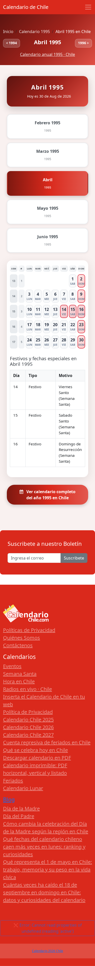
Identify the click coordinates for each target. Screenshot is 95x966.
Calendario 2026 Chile (47, 951)
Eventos (12, 666)
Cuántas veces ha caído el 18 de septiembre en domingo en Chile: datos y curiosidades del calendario (44, 892)
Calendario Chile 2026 (28, 727)
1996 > (83, 43)
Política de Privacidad (28, 711)
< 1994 (11, 43)
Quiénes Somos (21, 637)
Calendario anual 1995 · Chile (47, 54)
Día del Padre (18, 816)
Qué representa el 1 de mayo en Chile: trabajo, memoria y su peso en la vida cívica (47, 869)
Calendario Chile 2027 (28, 734)
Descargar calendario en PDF (37, 757)
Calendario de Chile (25, 7)
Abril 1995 (47, 42)
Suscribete (74, 558)
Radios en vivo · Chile (27, 689)
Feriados (13, 780)
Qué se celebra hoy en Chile (35, 750)
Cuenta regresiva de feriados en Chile (46, 742)
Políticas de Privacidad (29, 630)
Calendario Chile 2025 (28, 719)
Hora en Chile (19, 681)
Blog (9, 799)
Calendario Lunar (23, 788)
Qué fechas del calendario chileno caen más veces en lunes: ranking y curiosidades (44, 847)
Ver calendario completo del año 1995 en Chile (50, 495)
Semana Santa (19, 673)
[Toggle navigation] (88, 7)
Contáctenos (18, 645)
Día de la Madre (21, 808)
